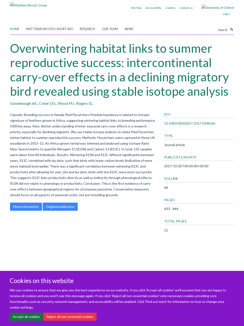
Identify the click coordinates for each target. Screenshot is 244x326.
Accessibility (153, 7)
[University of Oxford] (214, 8)
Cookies (170, 7)
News (129, 29)
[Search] (231, 29)
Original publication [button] (60, 207)
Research (87, 29)
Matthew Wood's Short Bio (49, 29)
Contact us (186, 7)
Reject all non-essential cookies (69, 317)
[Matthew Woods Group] (28, 3)
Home (14, 29)
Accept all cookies (26, 317)
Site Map (136, 7)
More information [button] (26, 207)
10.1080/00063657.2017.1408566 (189, 123)
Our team (110, 29)
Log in (226, 13)
